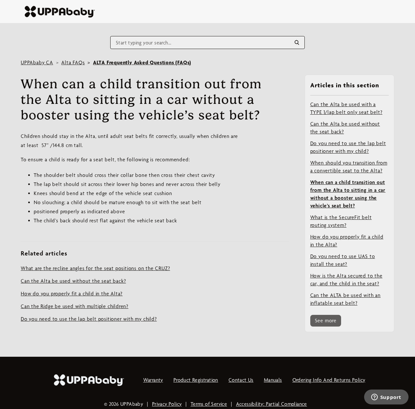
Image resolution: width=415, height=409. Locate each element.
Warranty (153, 380)
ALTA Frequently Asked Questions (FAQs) (142, 62)
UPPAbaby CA (37, 62)
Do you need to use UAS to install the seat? (342, 260)
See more (326, 320)
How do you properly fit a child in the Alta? (347, 241)
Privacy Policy (167, 404)
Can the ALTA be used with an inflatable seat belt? (345, 299)
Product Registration (195, 380)
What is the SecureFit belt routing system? (341, 221)
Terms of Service (209, 404)
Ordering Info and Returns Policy (328, 380)
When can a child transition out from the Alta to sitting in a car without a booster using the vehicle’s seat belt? (347, 194)
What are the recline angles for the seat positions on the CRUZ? (95, 268)
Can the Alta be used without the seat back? (345, 128)
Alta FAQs (73, 62)
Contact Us (241, 380)
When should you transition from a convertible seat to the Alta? (348, 167)
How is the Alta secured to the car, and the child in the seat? (346, 280)
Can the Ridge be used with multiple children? (74, 306)
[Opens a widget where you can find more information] (386, 398)
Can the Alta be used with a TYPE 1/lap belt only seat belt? (346, 108)
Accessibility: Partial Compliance (271, 404)
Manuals (273, 380)
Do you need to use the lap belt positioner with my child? (348, 147)
